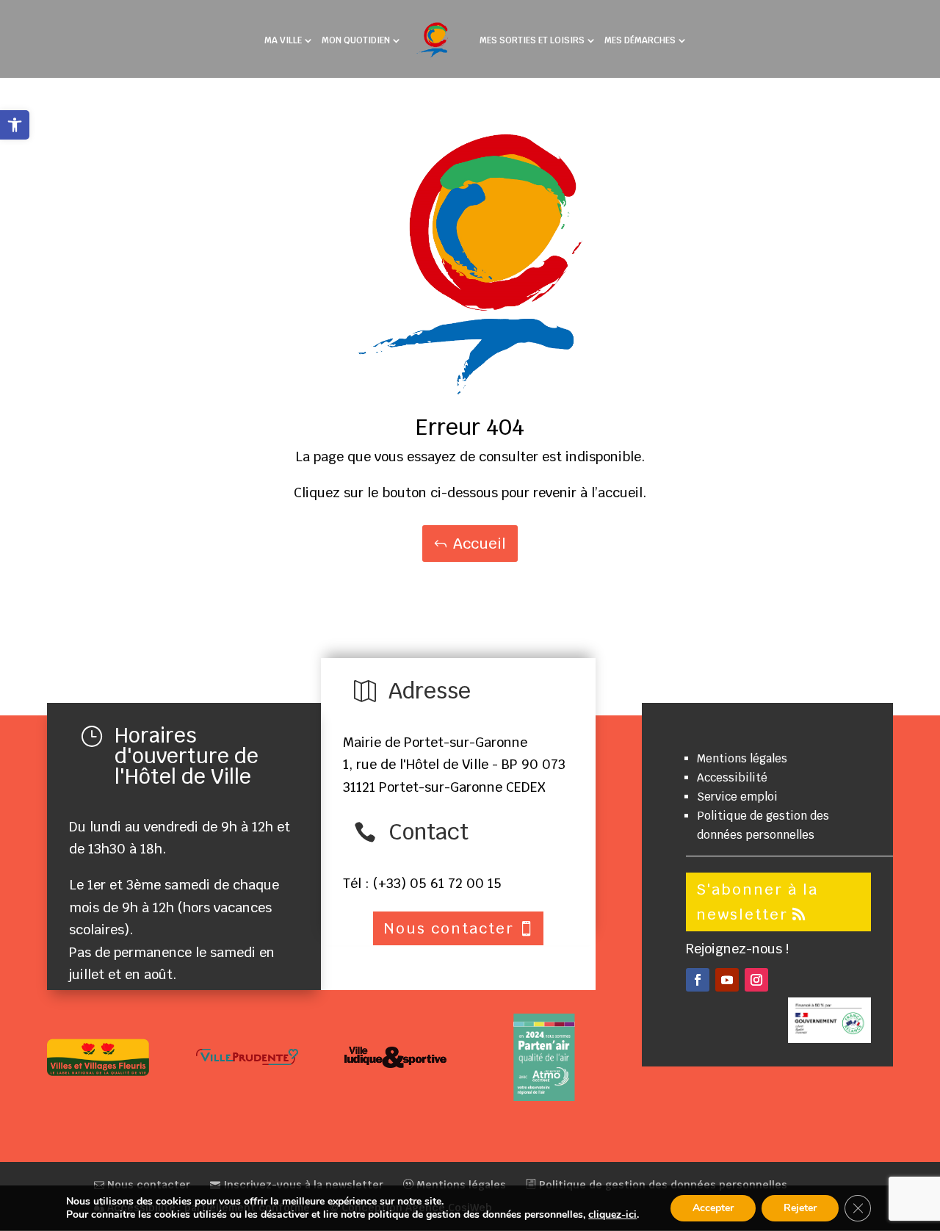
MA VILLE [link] (283, 40)
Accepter (713, 1208)
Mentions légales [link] (742, 758)
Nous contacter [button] (448, 928)
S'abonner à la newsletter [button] (757, 902)
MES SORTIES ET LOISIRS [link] (532, 40)
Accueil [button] (479, 543)
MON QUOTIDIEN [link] (356, 40)
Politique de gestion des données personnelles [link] (661, 1184)
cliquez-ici (612, 1214)
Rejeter (800, 1208)
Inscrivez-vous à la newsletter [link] (301, 1184)
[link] (14, 125)
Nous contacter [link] (147, 1184)
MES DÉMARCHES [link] (640, 40)
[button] (697, 980)
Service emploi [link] (737, 797)
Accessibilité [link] (732, 777)
